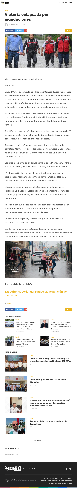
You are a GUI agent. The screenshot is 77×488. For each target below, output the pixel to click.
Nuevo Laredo (66, 481)
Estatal (69, 478)
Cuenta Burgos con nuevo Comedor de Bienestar (48, 380)
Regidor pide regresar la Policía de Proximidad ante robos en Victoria (25, 342)
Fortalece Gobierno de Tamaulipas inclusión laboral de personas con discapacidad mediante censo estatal (50, 403)
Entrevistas (67, 483)
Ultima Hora (54, 478)
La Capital (56, 481)
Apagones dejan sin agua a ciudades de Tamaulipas (48, 422)
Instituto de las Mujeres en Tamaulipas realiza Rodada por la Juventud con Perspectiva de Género (25, 325)
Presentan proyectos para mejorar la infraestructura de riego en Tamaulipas (61, 342)
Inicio (46, 478)
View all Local (37, 440)
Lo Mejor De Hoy (55, 483)
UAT (49, 481)
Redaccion (14, 24)
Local (6, 10)
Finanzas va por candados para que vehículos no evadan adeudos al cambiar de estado (61, 325)
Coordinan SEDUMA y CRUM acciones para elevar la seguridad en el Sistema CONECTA (50, 359)
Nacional (43, 481)
